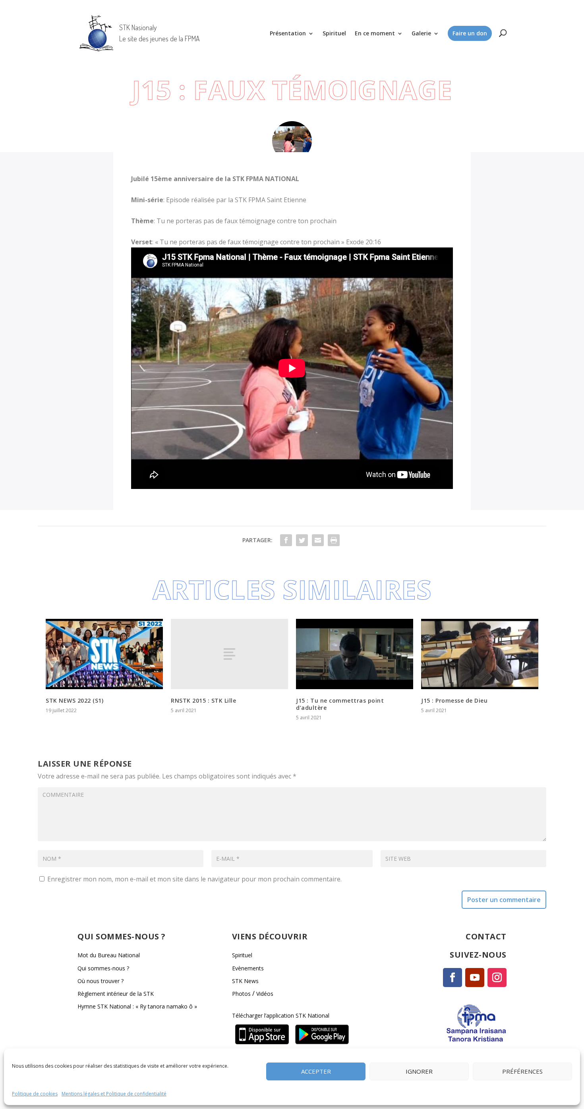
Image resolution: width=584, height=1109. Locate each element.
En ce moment (375, 33)
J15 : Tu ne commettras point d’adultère (340, 704)
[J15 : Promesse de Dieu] (479, 654)
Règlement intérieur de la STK (115, 993)
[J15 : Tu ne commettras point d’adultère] (354, 654)
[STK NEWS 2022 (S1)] (104, 654)
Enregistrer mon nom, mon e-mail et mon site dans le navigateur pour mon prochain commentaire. (194, 879)
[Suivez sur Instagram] (497, 977)
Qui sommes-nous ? (103, 968)
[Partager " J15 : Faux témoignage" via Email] (318, 540)
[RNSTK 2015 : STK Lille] (229, 654)
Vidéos (264, 993)
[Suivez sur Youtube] (474, 977)
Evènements (248, 968)
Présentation (288, 33)
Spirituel (334, 33)
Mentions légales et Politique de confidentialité (114, 1093)
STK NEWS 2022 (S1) (74, 700)
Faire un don (470, 33)
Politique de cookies (35, 1093)
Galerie (421, 33)
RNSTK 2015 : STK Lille (203, 700)
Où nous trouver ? (100, 981)
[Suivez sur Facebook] (452, 977)
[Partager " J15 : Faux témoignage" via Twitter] (302, 540)
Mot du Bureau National (108, 955)
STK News (245, 981)
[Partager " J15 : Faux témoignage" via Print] (334, 540)
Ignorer (419, 1071)
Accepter (316, 1071)
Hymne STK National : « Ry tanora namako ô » (137, 1006)
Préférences (522, 1071)
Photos (241, 993)
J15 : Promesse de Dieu (454, 700)
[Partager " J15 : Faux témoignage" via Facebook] (286, 540)
